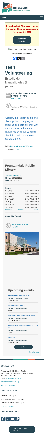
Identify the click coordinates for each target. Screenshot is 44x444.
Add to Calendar (17, 98)
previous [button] (9, 210)
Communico (36, 437)
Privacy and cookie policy (12, 437)
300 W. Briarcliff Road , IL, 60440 (20, 225)
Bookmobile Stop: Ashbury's (21, 315)
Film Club (11, 337)
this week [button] (21, 210)
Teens (17, 149)
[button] (41, 17)
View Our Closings (7, 406)
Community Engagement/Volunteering (21, 146)
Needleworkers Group (19, 295)
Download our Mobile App (10, 382)
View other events (22, 40)
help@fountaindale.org (13, 175)
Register (23, 347)
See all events (34, 352)
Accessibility (26, 437)
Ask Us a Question (8, 385)
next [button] (36, 210)
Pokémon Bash (16, 305)
